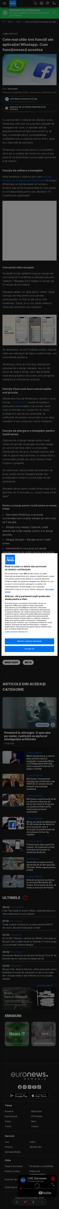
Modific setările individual (29, 641)
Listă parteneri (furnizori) (16, 632)
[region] (30, 604)
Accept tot (29, 649)
